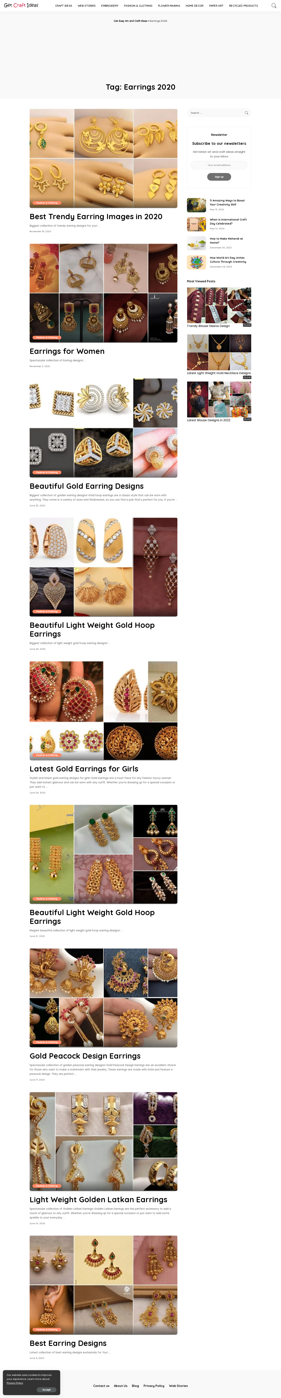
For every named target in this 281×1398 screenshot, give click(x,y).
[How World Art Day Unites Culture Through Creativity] (196, 262)
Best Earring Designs (68, 1343)
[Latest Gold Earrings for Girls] (103, 710)
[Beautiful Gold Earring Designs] (103, 428)
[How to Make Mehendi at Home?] (196, 243)
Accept (46, 1389)
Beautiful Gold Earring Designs (87, 486)
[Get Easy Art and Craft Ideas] (21, 5)
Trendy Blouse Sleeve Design (208, 326)
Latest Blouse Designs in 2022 (208, 420)
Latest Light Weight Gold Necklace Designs (219, 373)
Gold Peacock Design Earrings (85, 1056)
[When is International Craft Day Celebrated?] (196, 224)
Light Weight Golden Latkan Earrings (98, 1199)
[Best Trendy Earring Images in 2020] (103, 158)
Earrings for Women (67, 351)
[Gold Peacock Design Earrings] (103, 998)
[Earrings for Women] (103, 293)
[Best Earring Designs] (103, 1285)
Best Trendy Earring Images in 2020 (96, 216)
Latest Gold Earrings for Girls (84, 768)
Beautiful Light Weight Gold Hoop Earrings (92, 629)
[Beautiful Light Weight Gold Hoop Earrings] (103, 567)
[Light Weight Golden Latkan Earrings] (103, 1141)
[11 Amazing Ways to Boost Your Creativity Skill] (196, 205)
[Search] (274, 5)
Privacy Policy (15, 1383)
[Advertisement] (140, 51)
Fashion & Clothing (47, 202)
